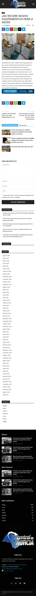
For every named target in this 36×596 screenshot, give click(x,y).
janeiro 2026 (6, 274)
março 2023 (6, 342)
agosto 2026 (6, 255)
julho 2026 (6, 258)
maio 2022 (6, 368)
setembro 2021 (7, 389)
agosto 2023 (6, 329)
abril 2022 (5, 371)
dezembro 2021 (7, 381)
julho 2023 (6, 332)
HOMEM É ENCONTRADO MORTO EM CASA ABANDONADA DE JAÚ (9, 115)
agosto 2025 (6, 287)
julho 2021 (6, 395)
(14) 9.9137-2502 (8, 571)
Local (7, 10)
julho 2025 (6, 290)
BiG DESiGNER (16, 592)
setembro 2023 (7, 326)
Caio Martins (7, 25)
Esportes (5, 413)
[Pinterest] (11, 29)
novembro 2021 (7, 384)
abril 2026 (5, 266)
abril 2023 (5, 339)
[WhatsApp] (15, 29)
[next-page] (6, 155)
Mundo (5, 419)
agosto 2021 (6, 392)
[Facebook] (3, 29)
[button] (33, 4)
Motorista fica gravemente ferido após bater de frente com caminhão (18, 224)
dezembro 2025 (7, 276)
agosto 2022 (6, 360)
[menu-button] (3, 4)
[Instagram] (16, 583)
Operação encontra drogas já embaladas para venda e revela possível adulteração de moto (18, 235)
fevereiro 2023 (7, 345)
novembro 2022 (7, 353)
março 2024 (6, 311)
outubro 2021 (6, 387)
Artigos (5, 406)
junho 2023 (6, 334)
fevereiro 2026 (7, 271)
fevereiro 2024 (7, 313)
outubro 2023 (6, 324)
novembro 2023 (7, 321)
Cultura (5, 411)
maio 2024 (6, 305)
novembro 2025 (7, 279)
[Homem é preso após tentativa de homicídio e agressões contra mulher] (7, 440)
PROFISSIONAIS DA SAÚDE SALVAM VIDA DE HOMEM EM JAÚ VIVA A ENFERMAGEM (26, 116)
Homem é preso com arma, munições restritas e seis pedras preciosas (17, 230)
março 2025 (6, 300)
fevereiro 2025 (7, 303)
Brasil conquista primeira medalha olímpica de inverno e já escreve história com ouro (22, 140)
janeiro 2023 (6, 347)
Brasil (4, 408)
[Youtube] (24, 583)
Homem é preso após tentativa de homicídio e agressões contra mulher (18, 214)
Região (5, 421)
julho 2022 (6, 363)
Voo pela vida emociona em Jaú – (22, 147)
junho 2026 (6, 261)
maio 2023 (6, 337)
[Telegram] (23, 29)
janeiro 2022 (6, 379)
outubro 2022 (6, 355)
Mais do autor (23, 125)
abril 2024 (5, 308)
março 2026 (6, 269)
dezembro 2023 (7, 318)
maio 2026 (6, 263)
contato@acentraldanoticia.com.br (16, 565)
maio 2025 (6, 295)
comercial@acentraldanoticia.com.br (12, 568)
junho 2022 (6, 366)
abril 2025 (5, 297)
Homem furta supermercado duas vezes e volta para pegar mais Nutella (17, 219)
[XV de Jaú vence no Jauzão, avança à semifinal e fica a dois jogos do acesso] (6, 132)
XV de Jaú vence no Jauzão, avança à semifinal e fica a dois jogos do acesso (21, 132)
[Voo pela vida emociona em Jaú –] (6, 149)
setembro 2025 (7, 284)
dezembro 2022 (7, 350)
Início (3, 10)
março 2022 (6, 374)
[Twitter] (7, 29)
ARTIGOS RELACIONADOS (10, 125)
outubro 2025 (6, 282)
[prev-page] (3, 155)
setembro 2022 (7, 358)
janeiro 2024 (6, 316)
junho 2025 (6, 292)
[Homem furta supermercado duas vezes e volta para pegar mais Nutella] (7, 449)
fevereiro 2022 (7, 376)
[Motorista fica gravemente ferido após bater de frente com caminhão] (7, 459)
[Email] (19, 29)
